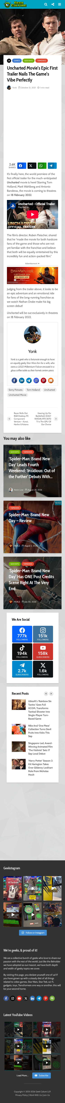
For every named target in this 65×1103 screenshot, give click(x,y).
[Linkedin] (21, 380)
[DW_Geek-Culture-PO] (32, 275)
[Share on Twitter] (32, 166)
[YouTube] (19, 998)
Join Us (46, 1095)
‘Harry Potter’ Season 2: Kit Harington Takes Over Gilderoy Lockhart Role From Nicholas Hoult (40, 767)
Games (17, 60)
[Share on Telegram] (52, 166)
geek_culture (12, 879)
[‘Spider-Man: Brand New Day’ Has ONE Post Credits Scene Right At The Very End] (32, 583)
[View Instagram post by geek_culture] (19, 898)
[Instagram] (36, 380)
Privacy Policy (21, 1095)
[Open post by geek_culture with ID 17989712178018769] (52, 914)
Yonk (14, 87)
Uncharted (49, 389)
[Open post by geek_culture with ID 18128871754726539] (52, 888)
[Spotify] (52, 998)
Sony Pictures (16, 389)
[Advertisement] (32, 125)
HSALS (17, 545)
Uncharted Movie (17, 394)
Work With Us (35, 1095)
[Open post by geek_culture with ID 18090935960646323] (12, 914)
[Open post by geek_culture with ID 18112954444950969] (32, 888)
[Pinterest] (43, 380)
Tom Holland (33, 389)
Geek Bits (28, 60)
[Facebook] (14, 380)
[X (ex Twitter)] (25, 998)
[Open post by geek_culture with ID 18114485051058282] (32, 914)
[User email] (51, 380)
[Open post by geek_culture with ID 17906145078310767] (12, 888)
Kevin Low (18, 489)
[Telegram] (29, 380)
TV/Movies (41, 60)
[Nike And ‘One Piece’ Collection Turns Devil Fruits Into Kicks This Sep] (19, 729)
